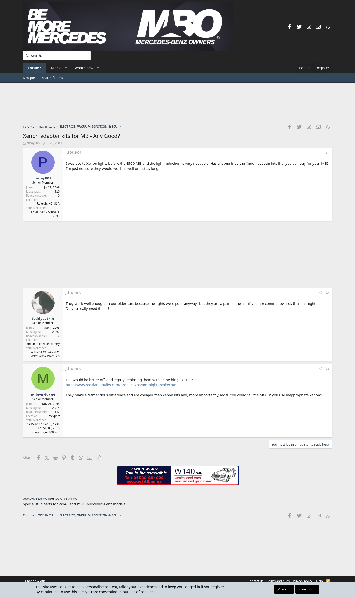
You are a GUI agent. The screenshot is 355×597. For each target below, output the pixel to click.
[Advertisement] (177, 103)
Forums (34, 67)
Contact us (255, 581)
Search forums (52, 77)
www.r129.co (66, 498)
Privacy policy (302, 581)
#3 (327, 369)
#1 (327, 152)
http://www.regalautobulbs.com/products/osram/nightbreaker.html (122, 384)
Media (56, 67)
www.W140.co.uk (37, 498)
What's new (83, 67)
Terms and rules (278, 581)
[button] (66, 68)
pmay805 (33, 143)
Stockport (53, 416)
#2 (327, 293)
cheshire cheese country (43, 344)
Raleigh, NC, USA (48, 203)
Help (319, 581)
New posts (30, 77)
